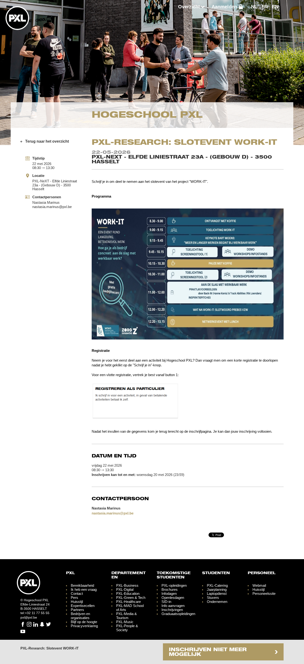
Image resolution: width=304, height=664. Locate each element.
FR (264, 6)
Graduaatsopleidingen (178, 614)
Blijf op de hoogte (84, 622)
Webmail (259, 585)
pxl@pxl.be (28, 617)
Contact (77, 593)
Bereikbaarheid (82, 585)
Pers (74, 598)
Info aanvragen (173, 606)
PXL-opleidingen (174, 585)
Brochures (170, 589)
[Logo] (17, 28)
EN (275, 6)
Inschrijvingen (172, 610)
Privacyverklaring (84, 626)
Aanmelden (224, 6)
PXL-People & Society (127, 628)
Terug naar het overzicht (47, 141)
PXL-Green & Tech (130, 598)
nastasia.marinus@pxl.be (52, 207)
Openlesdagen (173, 598)
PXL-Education (127, 593)
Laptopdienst (217, 593)
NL (254, 6)
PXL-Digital (124, 589)
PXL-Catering (217, 585)
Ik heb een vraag (84, 589)
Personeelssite (264, 593)
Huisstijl (77, 602)
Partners (77, 610)
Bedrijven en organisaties (80, 616)
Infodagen (169, 593)
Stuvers (213, 598)
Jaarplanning (217, 589)
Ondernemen (217, 602)
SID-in (166, 602)
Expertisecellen (83, 606)
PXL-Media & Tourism (126, 616)
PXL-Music (124, 622)
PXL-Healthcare (128, 602)
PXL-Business (127, 585)
